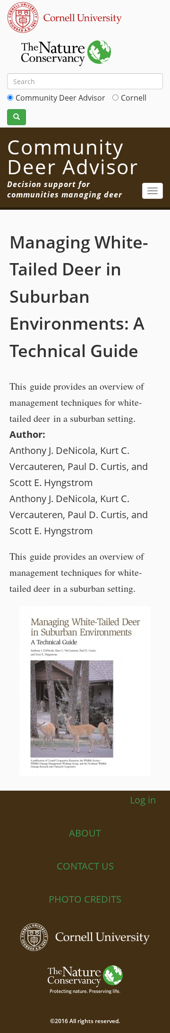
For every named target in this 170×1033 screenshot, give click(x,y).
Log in (143, 800)
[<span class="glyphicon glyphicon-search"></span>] (16, 117)
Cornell (133, 98)
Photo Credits (85, 899)
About (85, 833)
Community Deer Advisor (60, 98)
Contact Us (85, 866)
